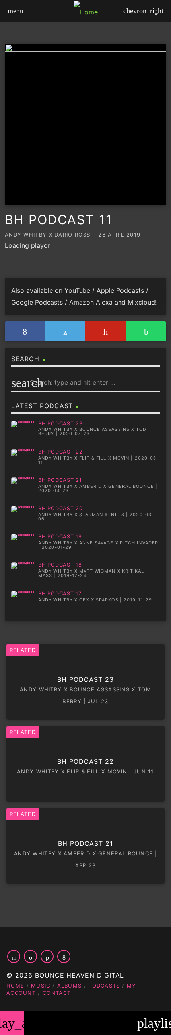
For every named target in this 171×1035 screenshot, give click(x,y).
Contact (57, 993)
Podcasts (104, 985)
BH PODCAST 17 (60, 594)
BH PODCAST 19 (60, 537)
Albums (69, 985)
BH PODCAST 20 (60, 508)
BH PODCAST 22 (60, 452)
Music (41, 985)
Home (15, 985)
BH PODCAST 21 (60, 480)
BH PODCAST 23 (60, 424)
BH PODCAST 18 (60, 565)
